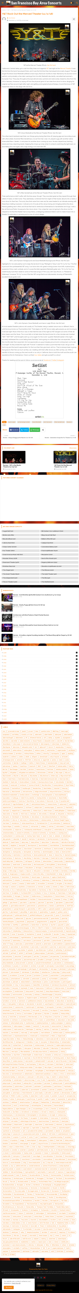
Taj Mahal (5, 1172)
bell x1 (71, 766)
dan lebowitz (41, 839)
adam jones (58, 734)
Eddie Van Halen (56, 880)
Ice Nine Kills (47, 934)
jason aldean (14, 947)
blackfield (5, 782)
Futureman (57, 899)
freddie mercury (36, 896)
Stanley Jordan (28, 1153)
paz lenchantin (35, 1089)
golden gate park (8, 915)
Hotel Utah (6, 934)
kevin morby (28, 994)
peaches (44, 1089)
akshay (50, 737)
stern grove (16, 1156)
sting (24, 1162)
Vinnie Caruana (43, 1235)
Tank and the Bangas (17, 1172)
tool (59, 1219)
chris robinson (35, 817)
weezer (56, 1242)
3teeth (24, 731)
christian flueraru (34, 820)
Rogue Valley (46, 1127)
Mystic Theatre (71, 1058)
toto (23, 1223)
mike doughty (18, 1048)
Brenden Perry (37, 788)
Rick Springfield (31, 1115)
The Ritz (50, 1197)
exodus (48, 886)
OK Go (62, 1074)
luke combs (71, 1020)
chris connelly (43, 814)
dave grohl (22, 845)
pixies (19, 1096)
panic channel (17, 1083)
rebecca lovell (7, 1105)
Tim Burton (24, 1210)
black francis (12, 779)
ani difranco (71, 750)
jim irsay (57, 959)
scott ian (23, 1137)
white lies (31, 1245)
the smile (45, 1200)
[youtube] (44, 1277)
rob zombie (14, 1121)
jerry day (36, 956)
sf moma (5, 1140)
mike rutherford (65, 1048)
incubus (5, 937)
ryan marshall (49, 1131)
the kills (62, 1188)
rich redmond (25, 1112)
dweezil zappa (36, 877)
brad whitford (16, 788)
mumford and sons (16, 1058)
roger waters (35, 1127)
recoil (15, 1105)
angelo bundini (61, 750)
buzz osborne (41, 801)
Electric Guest (68, 880)
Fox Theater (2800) (9, 550)
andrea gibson (28, 750)
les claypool (54, 1010)
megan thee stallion (8, 1039)
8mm (36, 731)
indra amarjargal (14, 937)
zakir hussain (26, 1251)
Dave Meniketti (36, 422)
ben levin (31, 769)
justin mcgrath (67, 982)
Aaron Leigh (11, 422)
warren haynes (62, 1238)
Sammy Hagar (7, 1134)
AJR (45, 737)
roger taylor (26, 1127)
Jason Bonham (25, 947)
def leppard (28, 861)
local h (72, 1016)
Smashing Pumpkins (49, 1146)
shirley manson (69, 1140)
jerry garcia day (54, 956)
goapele (53, 912)
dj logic (5, 871)
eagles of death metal (58, 877)
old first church (70, 1074)
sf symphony (14, 1140)
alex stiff (59, 741)
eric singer (5, 886)
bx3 (57, 801)
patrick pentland (7, 1086)
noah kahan (29, 1070)
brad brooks (6, 788)
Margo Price (67, 1026)
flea (71, 890)
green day (64, 918)
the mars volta (45, 1191)
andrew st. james (40, 750)
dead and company (70, 855)
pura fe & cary (31, 1099)
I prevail (39, 934)
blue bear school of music (45, 782)
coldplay (43, 826)
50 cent (30, 731)
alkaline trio (65, 744)
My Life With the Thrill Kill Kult (42, 1058)
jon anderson (13, 975)
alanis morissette (25, 741)
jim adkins (41, 959)
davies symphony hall (40, 855)
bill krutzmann (41, 772)
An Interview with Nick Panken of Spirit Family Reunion (31, 615)
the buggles (40, 1178)
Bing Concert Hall (66, 775)
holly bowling (6, 931)
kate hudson (6, 988)
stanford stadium (16, 1153)
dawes (50, 855)
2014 (40, 692)
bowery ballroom (58, 785)
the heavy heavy (23, 1188)
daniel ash (5, 842)
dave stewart (28, 848)
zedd (52, 1251)
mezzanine (44, 1042)
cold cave (25, 826)
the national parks (19, 1194)
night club (14, 1067)
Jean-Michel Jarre (41, 950)
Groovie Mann (6, 924)
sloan (33, 1146)
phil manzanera (66, 1093)
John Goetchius (43, 969)
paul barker (37, 1086)
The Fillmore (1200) (48, 570)
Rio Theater (24, 1118)
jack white (47, 940)
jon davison (37, 975)
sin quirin (33, 1143)
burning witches (41, 798)
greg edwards (20, 921)
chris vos (14, 820)
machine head (30, 1023)
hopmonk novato (71, 931)
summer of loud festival (50, 1165)
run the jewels (16, 1131)
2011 (40, 702)
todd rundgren (40, 1213)
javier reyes (71, 947)
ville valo (16, 1235)
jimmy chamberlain (8, 963)
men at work (71, 1039)
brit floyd (67, 791)
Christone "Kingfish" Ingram (61, 820)
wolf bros (25, 1248)
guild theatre (25, 924)
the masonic (55, 1191)
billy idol (15, 775)
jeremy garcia (27, 956)
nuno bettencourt (17, 1074)
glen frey (5, 912)
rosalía (54, 1127)
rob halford (64, 1118)
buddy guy (15, 798)
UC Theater (58, 1229)
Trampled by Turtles (62, 1223)
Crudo (50, 836)
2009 (40, 709)
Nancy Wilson (6, 1061)
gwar (67, 924)
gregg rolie (53, 921)
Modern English (27, 1054)
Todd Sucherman (51, 1213)
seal (36, 1137)
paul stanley (15, 1089)
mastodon (5, 1032)
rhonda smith (6, 1112)
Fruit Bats (33, 899)
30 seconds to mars (13, 731)
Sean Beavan (44, 1137)
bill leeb (50, 772)
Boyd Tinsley (70, 785)
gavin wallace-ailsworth (18, 905)
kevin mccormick (17, 994)
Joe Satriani (24, 966)
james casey (19, 944)
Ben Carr (5, 769)
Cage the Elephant (18, 804)
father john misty (21, 890)
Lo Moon (65, 1016)
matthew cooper (58, 1032)
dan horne (32, 839)
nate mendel (29, 1061)
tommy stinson (17, 1216)
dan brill (24, 839)
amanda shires (60, 747)
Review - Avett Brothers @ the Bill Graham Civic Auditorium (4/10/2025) (37, 595)
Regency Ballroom (8, 1108)
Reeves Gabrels (58, 1105)
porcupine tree (71, 1096)
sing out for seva (43, 1143)
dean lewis (37, 858)
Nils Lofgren (48, 1067)
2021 (40, 669)
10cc (4, 731)
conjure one (18, 829)
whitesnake (40, 1245)
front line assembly (8, 899)
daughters (13, 845)
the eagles (20, 1184)
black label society (23, 779)
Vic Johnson (71, 1232)
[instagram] (38, 1277)
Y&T (8, 10)
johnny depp (56, 972)
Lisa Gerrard (22, 1016)
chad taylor (6, 810)
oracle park (30, 1077)
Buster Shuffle (63, 798)
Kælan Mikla (36, 985)
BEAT (39, 766)
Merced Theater (65, 68)
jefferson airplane (40, 953)
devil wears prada (39, 864)
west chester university (19, 1245)
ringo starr (15, 1118)
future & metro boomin (44, 899)
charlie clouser (47, 810)
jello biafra (50, 953)
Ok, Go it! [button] (9, 1287)
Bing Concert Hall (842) (49, 535)
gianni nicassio (67, 909)
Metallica (30, 1042)
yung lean (5, 1251)
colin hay (51, 826)
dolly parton (37, 871)
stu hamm (5, 1165)
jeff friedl (13, 953)
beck (45, 766)
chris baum (33, 814)
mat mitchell (14, 1032)
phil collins (48, 1093)
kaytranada (24, 988)
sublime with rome (21, 1165)
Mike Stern (6, 1051)
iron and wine (6, 940)
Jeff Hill (21, 953)
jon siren (45, 975)
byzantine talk (65, 801)
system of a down (65, 1169)
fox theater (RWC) (26, 893)
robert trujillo (28, 1124)
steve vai (5, 1162)
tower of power (32, 1223)
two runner (37, 1229)
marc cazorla (45, 1026)
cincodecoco (15, 823)
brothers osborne (25, 794)
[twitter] (41, 1277)
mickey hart (50, 1045)
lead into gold (30, 1007)
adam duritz (38, 734)
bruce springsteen (47, 794)
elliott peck (6, 883)
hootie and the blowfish (56, 931)
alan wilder (14, 741)
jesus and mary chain (29, 959)
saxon (72, 1134)
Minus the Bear (7, 1054)
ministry (63, 1051)
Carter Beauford (18, 807)
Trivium (42, 1226)
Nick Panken (59, 1064)
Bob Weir (69, 782)
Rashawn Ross (45, 1102)
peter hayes (16, 1093)
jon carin (29, 975)
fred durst (26, 896)
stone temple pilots (34, 1162)
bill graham (13, 772)
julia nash (15, 982)
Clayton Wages (7, 826)
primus (12, 1099)
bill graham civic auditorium (27, 772)
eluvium (14, 883)
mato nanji (24, 1032)
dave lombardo (43, 845)
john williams (35, 972)
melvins (63, 1039)
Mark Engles (29, 1029)
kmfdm (57, 997)
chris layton (6, 817)
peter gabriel (6, 1093)
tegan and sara (70, 1172)
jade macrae (67, 940)
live (41, 1016)
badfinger (24, 763)
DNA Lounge (13, 871)
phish (74, 1093)
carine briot (72, 804)
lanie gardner (12, 1004)
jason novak (62, 947)
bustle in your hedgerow (10, 801)
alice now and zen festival (30, 744)
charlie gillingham (59, 810)
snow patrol (6, 1150)
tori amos (66, 1219)
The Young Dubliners (18, 1204)
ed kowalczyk (27, 880)
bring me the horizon (56, 791)
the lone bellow (7, 1191)
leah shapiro (40, 1007)
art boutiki (65, 756)
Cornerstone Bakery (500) (49, 546)
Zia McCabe (59, 1251)
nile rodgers (38, 1067)
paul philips (6, 1089)
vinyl (51, 1235)
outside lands (18, 1080)
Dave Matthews (54, 845)
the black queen (18, 1178)
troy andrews (62, 1226)
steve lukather (36, 1159)
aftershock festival (35, 737)
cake (27, 804)
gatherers (5, 905)
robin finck (59, 1124)
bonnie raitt (14, 785)
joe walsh (41, 966)
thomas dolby (30, 1207)
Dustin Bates (25, 877)
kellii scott (49, 988)
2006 (40, 719)
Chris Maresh (15, 817)
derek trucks (16, 864)
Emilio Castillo (31, 883)
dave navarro (17, 848)
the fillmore (36, 1184)
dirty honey (58, 867)
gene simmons (31, 905)
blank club (14, 782)
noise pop (71, 1070)
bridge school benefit (41, 791)
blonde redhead (24, 782)
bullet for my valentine (27, 798)
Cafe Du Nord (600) (9, 543)
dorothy (5, 874)
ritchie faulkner (44, 1118)
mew (36, 1042)
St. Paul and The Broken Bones (64, 1150)
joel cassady (50, 966)
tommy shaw (6, 1216)
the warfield (6, 1204)
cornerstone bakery (8, 833)
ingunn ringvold (38, 937)
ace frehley (15, 734)
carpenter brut (7, 807)
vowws (57, 1235)
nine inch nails (58, 1067)
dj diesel (66, 867)
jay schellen (21, 950)
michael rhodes (28, 1045)
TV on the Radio (27, 1229)
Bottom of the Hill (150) (48, 539)
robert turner (38, 1124)
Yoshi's (68, 1248)
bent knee (50, 769)
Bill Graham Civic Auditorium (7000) (52, 531)
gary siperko (59, 902)
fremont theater (60, 896)
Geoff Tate (70, 905)
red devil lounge (24, 1105)
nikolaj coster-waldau (26, 1067)
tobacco (20, 1213)
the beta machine (56, 1175)
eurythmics (21, 886)
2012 (40, 699)
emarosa (21, 883)
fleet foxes (6, 893)
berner (72, 769)
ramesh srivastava (25, 1102)
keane (31, 988)
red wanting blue (36, 1105)
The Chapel (49, 1178)
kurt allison (6, 1001)
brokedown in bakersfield (10, 794)
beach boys (23, 766)
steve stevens (72, 1159)
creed (44, 836)
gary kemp (32, 902)
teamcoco (61, 1172)
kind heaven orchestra (9, 997)
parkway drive (28, 1083)
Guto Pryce (45, 924)
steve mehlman (47, 1159)
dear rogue (45, 858)
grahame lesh (19, 918)
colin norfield (60, 826)
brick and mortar (27, 791)
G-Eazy (65, 899)
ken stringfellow (7, 991)
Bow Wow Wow (46, 785)
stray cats (50, 1162)
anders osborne (17, 750)
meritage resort (20, 1042)
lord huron (15, 1020)
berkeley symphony (61, 769)
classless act (66, 823)
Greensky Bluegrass (8, 921)
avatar (67, 760)
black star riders (64, 779)
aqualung (70, 753)
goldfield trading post (36, 915)
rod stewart (6, 1127)
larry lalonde (30, 1004)
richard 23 (52, 1112)
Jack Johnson (27, 940)
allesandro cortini (27, 747)
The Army (45, 1175)
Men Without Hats (8, 1042)
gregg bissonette (42, 921)
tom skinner (71, 1213)
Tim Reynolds (45, 1210)
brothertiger (35, 794)
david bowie (37, 848)
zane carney (44, 1251)
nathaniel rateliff (40, 1061)
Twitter (54, 360)
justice (46, 982)
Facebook (47, 360)
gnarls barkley (44, 912)
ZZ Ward (12, 1254)
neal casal (50, 1061)
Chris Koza (70, 814)
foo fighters (15, 893)
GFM (39, 909)
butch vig (22, 801)
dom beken (46, 871)
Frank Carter (71, 893)
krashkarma (72, 997)
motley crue (57, 1054)
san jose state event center (31, 1134)
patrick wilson (19, 1086)
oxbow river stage (29, 1080)
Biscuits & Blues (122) (9, 539)
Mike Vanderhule (59, 422)
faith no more (70, 886)
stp (44, 1162)
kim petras (58, 994)
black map (35, 779)
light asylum (38, 1013)
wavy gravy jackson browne (10, 1242)
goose (57, 915)
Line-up (5, 1016)
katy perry (15, 988)
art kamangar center (24, 422)
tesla (17, 1175)
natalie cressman (18, 1061)
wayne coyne (42, 1242)
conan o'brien (70, 826)
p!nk (44, 1080)
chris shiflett (6, 820)
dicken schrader (18, 867)
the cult (5, 1181)
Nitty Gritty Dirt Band (9, 1070)
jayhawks (30, 950)
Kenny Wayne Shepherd (53, 991)
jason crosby (35, 947)
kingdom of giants (32, 997)
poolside (54, 1096)
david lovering (7, 855)
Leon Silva (45, 1010)
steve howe (6, 1159)
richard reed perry (8, 1115)
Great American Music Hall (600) (13, 554)
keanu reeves (40, 988)
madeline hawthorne (42, 1023)
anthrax (38, 753)
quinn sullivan (72, 1099)
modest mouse (38, 1054)
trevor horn (25, 1226)
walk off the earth (15, 1238)
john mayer (71, 969)
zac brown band (15, 1251)
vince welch (32, 1235)
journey (44, 978)
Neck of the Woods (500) (49, 558)
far (13, 890)
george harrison (7, 909)
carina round (63, 804)
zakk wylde (35, 1251)
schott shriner (7, 1137)
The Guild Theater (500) (49, 574)
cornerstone (70, 829)
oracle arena (21, 1077)
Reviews (69, 422)
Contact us (41, 1285)
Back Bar (16, 763)
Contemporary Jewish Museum (33, 829)
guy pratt (61, 924)
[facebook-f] (34, 1277)
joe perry (16, 966)
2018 (40, 679)
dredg (60, 874)
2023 (40, 662)
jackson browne (56, 940)
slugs (39, 1146)
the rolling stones (61, 1197)
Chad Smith (69, 807)
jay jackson (6, 950)
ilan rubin (56, 934)
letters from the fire (8, 1013)
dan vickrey (64, 839)
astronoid (19, 760)
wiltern (64, 1245)
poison (47, 1096)
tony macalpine (43, 1219)
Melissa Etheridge (28, 1039)
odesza (55, 1074)
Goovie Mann (65, 915)
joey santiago (70, 966)
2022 (40, 666)
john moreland (15, 972)
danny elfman (35, 842)
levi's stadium (28, 1013)
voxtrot (64, 1235)
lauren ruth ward (70, 1004)
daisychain (16, 839)
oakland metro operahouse (43, 1074)
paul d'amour (58, 1086)
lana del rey (70, 1001)
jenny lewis (18, 956)
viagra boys (62, 1232)
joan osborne (57, 963)
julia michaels (6, 982)
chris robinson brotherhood (49, 817)
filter (50, 890)
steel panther (55, 1153)
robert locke (55, 1121)
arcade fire (6, 756)
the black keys (7, 1178)
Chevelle (15, 814)
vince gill (24, 1235)
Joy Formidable (53, 978)
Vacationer (6, 1232)
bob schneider (60, 782)
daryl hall (5, 845)
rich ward (43, 1112)
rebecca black (56, 1102)
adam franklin (48, 734)
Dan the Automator (53, 839)
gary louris (41, 902)
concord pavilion (7, 829)
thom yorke (20, 1207)
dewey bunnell (7, 867)
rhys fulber (16, 1112)
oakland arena (28, 1074)
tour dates (37, 355)
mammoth (36, 1026)
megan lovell (61, 1035)
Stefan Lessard (66, 1153)
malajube (28, 1026)
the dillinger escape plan (61, 1181)
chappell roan (16, 810)
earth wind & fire (7, 880)
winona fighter (7, 1248)
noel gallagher (39, 1070)
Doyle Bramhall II (51, 874)
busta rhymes (52, 798)
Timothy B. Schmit (64, 1210)
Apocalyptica (55, 753)
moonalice (48, 1054)
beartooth (32, 766)
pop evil (62, 1096)
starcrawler (38, 1153)
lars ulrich (39, 1004)
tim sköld (54, 1210)
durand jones (15, 877)
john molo (5, 972)
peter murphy (39, 1093)
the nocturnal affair (52, 1194)
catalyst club (38, 807)
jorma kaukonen (15, 978)
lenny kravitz (26, 1010)
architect (14, 756)
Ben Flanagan (14, 769)
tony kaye (15, 1219)
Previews (5, 1099)
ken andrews (70, 988)
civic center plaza (55, 823)
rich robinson (35, 1112)
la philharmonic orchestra (35, 1001)
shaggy (22, 1140)
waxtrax (33, 1242)
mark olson (55, 1029)
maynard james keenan (21, 1035)
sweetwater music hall (40, 1169)
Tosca (73, 1219)
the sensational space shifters (11, 1200)
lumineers (5, 1023)
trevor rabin (34, 1226)
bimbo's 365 (54, 775)
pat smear (47, 1083)
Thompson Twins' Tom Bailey (45, 1207)
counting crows (62, 833)
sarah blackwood (63, 1134)
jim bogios (49, 959)
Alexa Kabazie (7, 744)
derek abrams (6, 864)
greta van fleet (63, 921)
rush (24, 1131)
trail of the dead (44, 1223)
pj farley (25, 1096)
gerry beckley (32, 909)
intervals (54, 937)
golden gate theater (21, 915)
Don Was (72, 871)
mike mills (46, 1048)
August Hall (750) (8, 531)
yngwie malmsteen (57, 1248)
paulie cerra (24, 1089)
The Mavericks (65, 1191)
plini (41, 1096)
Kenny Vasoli (39, 991)
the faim (28, 1184)
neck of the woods (61, 1061)
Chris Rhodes (25, 817)
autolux (54, 760)
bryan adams (6, 798)
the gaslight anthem (60, 1184)
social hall (23, 1150)
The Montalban (7, 1194)
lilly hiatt (46, 1013)
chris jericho (61, 814)
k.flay (16, 985)
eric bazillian (41, 883)
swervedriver (53, 1169)
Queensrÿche (61, 1099)
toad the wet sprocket (9, 1213)
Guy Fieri (53, 924)
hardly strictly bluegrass (22, 928)
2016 (40, 686)
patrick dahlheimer (70, 1083)
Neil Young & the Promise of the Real (13, 1064)
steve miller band (60, 1159)
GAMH (71, 899)
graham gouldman (8, 918)
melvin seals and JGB (52, 1039)
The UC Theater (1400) (10, 582)
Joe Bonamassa (68, 963)
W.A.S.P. (5, 1238)
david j (57, 852)
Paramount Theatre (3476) (11, 562)
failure (62, 886)
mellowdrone (40, 1039)
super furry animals (8, 1169)
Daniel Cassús (15, 842)
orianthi (54, 1077)
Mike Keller (37, 1048)
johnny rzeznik (66, 972)
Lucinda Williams (50, 1020)
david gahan (69, 848)
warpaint (36, 1238)
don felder (56, 871)
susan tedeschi (27, 1169)
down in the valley (38, 874)
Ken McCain (51, 65)
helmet (47, 928)
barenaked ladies (53, 763)
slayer (11, 1146)
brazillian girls (26, 788)
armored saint (44, 756)
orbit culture (40, 1077)
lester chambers (64, 1010)
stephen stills (7, 1156)
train (53, 1223)
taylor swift (51, 1172)
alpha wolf (43, 747)
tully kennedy (7, 1229)
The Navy (29, 1194)
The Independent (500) (10, 578)
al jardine (57, 737)
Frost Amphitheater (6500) (50, 550)
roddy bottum (16, 1127)
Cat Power (29, 807)
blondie (33, 782)
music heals (27, 1058)
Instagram (60, 360)
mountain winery (68, 1054)
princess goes (21, 1099)
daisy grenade (7, 839)
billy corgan (59, 772)
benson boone (40, 769)
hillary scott (69, 928)
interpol (47, 937)
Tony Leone (24, 1219)
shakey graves (43, 1140)
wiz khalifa (16, 1248)
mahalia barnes (7, 1026)
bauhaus (15, 766)
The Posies (17, 1197)
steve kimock (26, 1159)
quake (47, 1099)
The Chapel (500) (8, 570)
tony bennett (69, 1216)
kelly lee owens (59, 988)
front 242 (70, 896)
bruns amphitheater (60, 794)
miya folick (17, 1054)
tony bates (59, 1216)
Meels (53, 1035)
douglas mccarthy (25, 874)
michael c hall (7, 1045)
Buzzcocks (50, 801)
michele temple (39, 1045)
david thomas (27, 855)
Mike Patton (54, 1048)
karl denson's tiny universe (59, 985)
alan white (6, 741)
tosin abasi (6, 1223)
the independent (45, 1188)
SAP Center (52, 1134)
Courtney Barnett (8, 836)
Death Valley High (8, 861)
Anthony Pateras (29, 753)
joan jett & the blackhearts (43, 963)
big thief (5, 772)
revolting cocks (63, 1108)
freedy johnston (48, 896)
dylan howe (46, 877)
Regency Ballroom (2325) (49, 562)
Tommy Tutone (49, 1216)
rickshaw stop (62, 1115)
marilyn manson (7, 1029)
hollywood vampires (41, 931)
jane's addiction (58, 944)
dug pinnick (6, 877)
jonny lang (5, 978)
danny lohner (45, 842)
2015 (40, 689)
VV (69, 1235)
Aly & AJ (50, 747)
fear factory (42, 890)
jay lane (13, 950)
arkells (27, 756)
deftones (37, 861)
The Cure (12, 1181)
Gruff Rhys (16, 924)
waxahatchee (25, 1242)
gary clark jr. (23, 902)
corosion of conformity (23, 833)
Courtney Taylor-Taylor (33, 836)
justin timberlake (7, 985)
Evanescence (31, 886)
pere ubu (52, 1089)
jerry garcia (45, 956)
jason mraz (53, 947)
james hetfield (29, 944)
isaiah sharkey (17, 940)
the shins (37, 1200)
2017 (40, 682)
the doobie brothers (8, 1184)
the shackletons (27, 1200)
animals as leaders (8, 753)
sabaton (57, 1131)
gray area (28, 918)
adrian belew (19, 737)
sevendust (68, 1137)
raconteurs (6, 1102)
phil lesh (56, 1093)
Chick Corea (24, 814)
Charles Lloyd (37, 810)
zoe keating (69, 1251)
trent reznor (15, 1226)
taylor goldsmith (30, 1172)
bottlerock (23, 785)
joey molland (60, 966)
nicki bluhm (6, 1067)
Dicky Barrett (29, 867)
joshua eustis (35, 978)
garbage (5, 902)
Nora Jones (6, 1074)
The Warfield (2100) (48, 582)
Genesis (51, 905)
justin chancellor (55, 982)
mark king (38, 1029)
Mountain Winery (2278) (10, 558)
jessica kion (18, 959)
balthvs (31, 763)
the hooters (34, 1188)
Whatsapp (36, 430)
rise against (34, 1118)
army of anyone (54, 756)
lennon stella (16, 1010)
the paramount (7, 1197)
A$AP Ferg (55, 731)
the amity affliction (34, 1175)
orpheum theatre (63, 1077)
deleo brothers (47, 861)
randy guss (36, 1102)
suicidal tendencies (34, 1165)
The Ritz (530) (46, 578)
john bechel (12, 969)
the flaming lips (47, 1184)
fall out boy (6, 890)
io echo (70, 937)
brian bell (57, 788)
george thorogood (19, 909)
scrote (31, 1137)
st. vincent (6, 1153)
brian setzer (6, 791)
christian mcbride (46, 820)
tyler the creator (48, 1229)
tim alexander (15, 1210)
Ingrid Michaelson (26, 937)
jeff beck (50, 950)
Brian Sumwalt (16, 791)
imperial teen (71, 934)
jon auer (22, 975)
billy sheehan (33, 775)
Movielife (5, 1058)
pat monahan (38, 1083)
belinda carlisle (62, 766)
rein (29, 1108)
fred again (18, 896)
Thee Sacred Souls (32, 1204)
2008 (40, 712)
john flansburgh (22, 969)
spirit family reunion (42, 1150)
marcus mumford (56, 1026)
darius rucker (55, 842)
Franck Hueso (62, 893)
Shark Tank (59, 1140)
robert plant (64, 1121)
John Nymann (48, 422)
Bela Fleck (52, 766)
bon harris (5, 785)
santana (44, 1134)
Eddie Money (46, 880)
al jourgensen (66, 737)
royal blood (6, 1131)
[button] (72, 3)
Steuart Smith (26, 1156)
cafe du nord (6, 804)
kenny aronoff (29, 991)
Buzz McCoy (30, 801)
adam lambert (68, 734)
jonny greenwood (66, 975)
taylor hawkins (41, 1172)
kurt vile (14, 1001)
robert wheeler (49, 1124)
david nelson (17, 855)
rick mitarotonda (20, 1115)
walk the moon (26, 1238)
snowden (14, 1150)
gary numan (50, 902)
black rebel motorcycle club (49, 779)
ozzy (38, 1080)
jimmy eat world (20, 963)
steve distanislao (48, 1156)
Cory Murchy (52, 833)
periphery (60, 1089)
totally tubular (15, 1223)
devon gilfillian (50, 864)
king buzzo (21, 997)
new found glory (31, 1064)
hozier (13, 934)
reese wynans (48, 1105)
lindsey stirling (65, 1013)
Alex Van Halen (69, 741)
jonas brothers (54, 975)
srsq (52, 1150)
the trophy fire (54, 1200)
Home (3, 10)
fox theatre (37, 893)
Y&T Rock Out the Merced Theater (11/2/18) (63, 466)
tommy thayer (38, 1216)
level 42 (19, 1013)
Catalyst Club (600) (47, 543)
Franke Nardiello (7, 896)
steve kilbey (15, 1159)
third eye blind (59, 1204)
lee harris (59, 1007)
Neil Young (72, 1061)
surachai (18, 1169)
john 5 (4, 969)
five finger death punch (60, 890)
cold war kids (34, 826)
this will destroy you (8, 1207)
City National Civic (42, 823)
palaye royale (7, 1083)
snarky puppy (61, 1146)
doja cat (28, 871)
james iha (38, 944)
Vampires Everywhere (33, 1232)
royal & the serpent (64, 1127)
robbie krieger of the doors (28, 1121)
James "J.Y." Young (8, 944)
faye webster (33, 890)
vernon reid (53, 1232)
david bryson (47, 848)
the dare (33, 1181)
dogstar (21, 871)
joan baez (30, 963)
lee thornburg (68, 1007)
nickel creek (69, 1064)
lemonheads (6, 1010)
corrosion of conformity (39, 833)
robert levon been (44, 1121)
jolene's (5, 975)
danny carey (24, 842)
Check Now (15, 1283)
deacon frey (58, 855)
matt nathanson (45, 1032)
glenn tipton (33, 912)
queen (53, 1099)
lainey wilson (60, 1001)
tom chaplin (62, 1213)
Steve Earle (59, 1156)
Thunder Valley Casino (62, 1207)
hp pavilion (21, 934)
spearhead (31, 1150)
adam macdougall (8, 737)
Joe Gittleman (7, 966)
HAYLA (34, 928)
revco (47, 1108)
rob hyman (6, 1121)
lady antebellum (49, 1001)
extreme (55, 886)
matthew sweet (7, 1035)
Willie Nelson (55, 1245)
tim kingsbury (34, 1210)
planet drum (34, 1096)
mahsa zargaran (18, 1026)
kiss (51, 997)
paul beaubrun (47, 1086)
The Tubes (64, 1200)
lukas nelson (61, 1020)
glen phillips (23, 912)
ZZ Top (5, 1254)
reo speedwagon (38, 1108)
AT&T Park (28, 760)
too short (53, 1219)
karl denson (46, 985)
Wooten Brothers (35, 1248)
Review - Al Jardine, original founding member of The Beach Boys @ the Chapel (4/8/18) (42, 635)
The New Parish (39, 1194)
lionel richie (13, 1016)
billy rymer (24, 775)
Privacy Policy (51, 1285)
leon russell (36, 1010)
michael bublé (66, 1042)
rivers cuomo (54, 1118)
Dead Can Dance (7, 858)
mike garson (27, 1048)
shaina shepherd (31, 1140)
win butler (71, 1245)
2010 (40, 706)
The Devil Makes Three (45, 1181)
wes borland (6, 1245)
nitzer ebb (20, 1070)
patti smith (28, 1086)
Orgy (47, 1077)
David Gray (37, 852)
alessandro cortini (49, 741)
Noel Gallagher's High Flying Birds (55, 1070)
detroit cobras (27, 864)
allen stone (16, 747)
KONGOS (64, 997)
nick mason (50, 1064)
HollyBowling (17, 931)
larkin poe (21, 1004)
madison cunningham (57, 1023)
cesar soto (60, 807)
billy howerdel (7, 775)
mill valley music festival (40, 1051)
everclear (40, 886)
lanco (4, 1004)
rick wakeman (43, 1115)
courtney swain (19, 836)
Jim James (65, 959)
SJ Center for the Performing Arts (60, 1143)
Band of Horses (40, 763)
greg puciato (30, 921)
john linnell (62, 969)
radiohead (14, 1102)
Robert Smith (18, 1124)
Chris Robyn (63, 817)
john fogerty (32, 969)
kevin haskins (6, 994)
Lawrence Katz (19, 1007)
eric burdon (50, 883)
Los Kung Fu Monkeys (26, 1020)
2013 (40, 696)
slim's (28, 1146)
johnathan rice (46, 972)
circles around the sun (28, 823)
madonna (68, 1023)
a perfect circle (45, 731)
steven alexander (16, 1162)
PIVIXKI (13, 1096)
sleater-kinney (19, 1146)
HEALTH (40, 928)
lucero (41, 1020)
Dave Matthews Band (68, 845)
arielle (21, 756)
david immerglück (48, 852)
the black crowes (69, 1175)
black (4, 779)
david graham (27, 852)
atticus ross (37, 760)
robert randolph (7, 1124)
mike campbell (7, 1048)
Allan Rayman (6, 747)
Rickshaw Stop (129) (9, 566)
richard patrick (61, 1112)
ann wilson (19, 753)
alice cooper (17, 744)
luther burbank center (17, 1023)
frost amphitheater (21, 899)
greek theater (55, 918)
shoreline (5, 1143)
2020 (40, 672)
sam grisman (66, 1131)
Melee (19, 1039)
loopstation (6, 1020)
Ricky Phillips (6, 1118)
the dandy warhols (23, 1181)
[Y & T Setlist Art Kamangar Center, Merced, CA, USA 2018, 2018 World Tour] (39, 418)
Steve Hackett (69, 1156)
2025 (40, 656)
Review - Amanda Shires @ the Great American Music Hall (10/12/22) (35, 625)
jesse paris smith (7, 959)
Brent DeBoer (48, 788)
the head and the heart (9, 1188)
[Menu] (2, 3)
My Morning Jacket (58, 1058)
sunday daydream (64, 1165)
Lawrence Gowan (7, 1007)
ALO (36, 747)
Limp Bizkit (55, 1013)
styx (12, 1165)
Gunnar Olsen (35, 924)
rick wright (52, 1115)
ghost (45, 909)
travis (72, 1223)
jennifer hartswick (61, 953)
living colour (48, 1016)
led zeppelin (50, 1007)
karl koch (72, 985)
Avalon (61, 760)
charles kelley (26, 810)
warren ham (52, 1238)
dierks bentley (48, 867)
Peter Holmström (27, 1093)
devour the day (62, 864)
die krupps (39, 867)
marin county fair (19, 1029)
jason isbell (44, 947)
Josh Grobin (26, 978)
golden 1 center (62, 912)
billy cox (67, 772)
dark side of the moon (67, 842)
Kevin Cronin (65, 991)
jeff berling (59, 950)
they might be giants (46, 1204)
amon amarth (6, 750)
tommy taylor (28, 1216)
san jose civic (17, 1134)
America (68, 747)
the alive (24, 1175)
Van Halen (44, 1232)
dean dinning (27, 858)
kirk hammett (44, 997)
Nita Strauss (68, 1067)
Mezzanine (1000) (47, 554)
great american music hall (41, 918)
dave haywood (32, 845)
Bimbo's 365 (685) (8, 535)
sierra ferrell (14, 1143)
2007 (40, 716)
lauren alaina (60, 1004)
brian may (65, 788)
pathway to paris (57, 1083)
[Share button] (43, 430)
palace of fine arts (64, 1080)
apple (63, 753)
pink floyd (5, 1096)
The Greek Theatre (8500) (11, 574)
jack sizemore (37, 940)
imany (63, 934)
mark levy (46, 1029)
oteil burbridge (7, 1080)
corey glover (48, 829)
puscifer (40, 1099)
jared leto (5, 947)
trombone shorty (51, 1226)
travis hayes (6, 1226)
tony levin (33, 1219)
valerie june (14, 1232)
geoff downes (60, 905)
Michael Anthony (54, 1042)
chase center (6, 814)
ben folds (23, 769)
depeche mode (69, 861)
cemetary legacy (49, 807)
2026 (40, 652)
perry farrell (68, 1089)
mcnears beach (44, 1035)
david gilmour (6, 852)
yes (49, 1248)
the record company (28, 1197)
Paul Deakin (67, 1086)
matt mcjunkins (34, 1032)
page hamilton (52, 1080)
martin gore (64, 1029)
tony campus (6, 1219)
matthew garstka (70, 1032)
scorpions (16, 1137)
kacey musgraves (26, 985)
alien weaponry (45, 744)
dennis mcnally (58, 861)
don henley (64, 871)
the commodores (70, 1178)
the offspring (63, 1194)
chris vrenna (23, 820)
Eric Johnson (68, 883)
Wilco (47, 1245)
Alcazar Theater (37, 741)
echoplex (17, 880)
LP (36, 1020)
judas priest (63, 978)
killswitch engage (47, 994)
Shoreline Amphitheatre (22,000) (51, 566)
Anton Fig (46, 753)
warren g (43, 1238)
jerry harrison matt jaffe (68, 956)
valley (22, 1232)
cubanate (57, 836)
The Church (59, 1178)
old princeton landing (9, 1077)
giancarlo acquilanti (55, 909)
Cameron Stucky (52, 804)
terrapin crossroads (8, 1175)
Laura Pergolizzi (49, 1004)
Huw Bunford (30, 934)
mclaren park (34, 1035)
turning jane (16, 1229)
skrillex (5, 1146)
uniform (67, 1229)
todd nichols (29, 1213)
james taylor (47, 944)
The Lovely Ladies (19, 1191)
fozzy (45, 893)
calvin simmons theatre (38, 804)
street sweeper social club (63, 1162)
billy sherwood (44, 775)
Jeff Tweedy (28, 953)
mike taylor (14, 1051)
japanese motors (70, 944)
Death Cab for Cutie (57, 858)
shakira (51, 1140)
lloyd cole (57, 1016)
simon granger (24, 1143)
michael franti (17, 1045)
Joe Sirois (33, 966)
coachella (17, 826)
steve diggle (36, 1156)
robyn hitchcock (69, 1124)
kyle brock (22, 1001)
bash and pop (6, 766)
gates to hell (69, 902)
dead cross (18, 858)
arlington (34, 756)
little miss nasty (32, 1016)
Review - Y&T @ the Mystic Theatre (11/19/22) (12, 466)
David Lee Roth (66, 852)
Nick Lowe (42, 1064)
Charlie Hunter (71, 810)
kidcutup (37, 994)
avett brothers (7, 763)
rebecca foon (66, 1102)
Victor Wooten (7, 1235)
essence (13, 886)
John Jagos (53, 969)
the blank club (30, 1178)
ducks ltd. (67, 874)
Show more (72, 448)
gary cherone (14, 902)
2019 (40, 676)
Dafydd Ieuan (67, 836)
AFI (26, 737)
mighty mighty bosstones (63, 1045)
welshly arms (65, 1242)
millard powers (54, 1051)
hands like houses (8, 928)
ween (50, 1242)
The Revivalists (41, 1197)
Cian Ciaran (6, 823)
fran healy (52, 893)
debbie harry (19, 861)
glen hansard (14, 912)
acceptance (6, 734)
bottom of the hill (34, 785)
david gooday (17, 852)
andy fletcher (51, 750)
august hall (46, 760)
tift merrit (5, 1210)
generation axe (42, 905)
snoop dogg (71, 1146)
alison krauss (55, 744)
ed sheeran (36, 880)
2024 (40, 659)
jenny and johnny (7, 956)
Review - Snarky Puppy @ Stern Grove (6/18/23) (29, 605)
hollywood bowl (28, 931)
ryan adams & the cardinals (35, 1131)
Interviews (63, 937)
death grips (68, 858)
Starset (46, 1153)
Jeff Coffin (5, 953)
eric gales (59, 883)
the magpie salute (33, 1191)
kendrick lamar (19, 991)
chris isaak (52, 814)
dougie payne (14, 874)
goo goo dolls (49, 915)
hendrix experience (57, 928)
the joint (55, 1188)
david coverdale (58, 848)
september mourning (56, 1137)
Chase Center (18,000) (9, 546)
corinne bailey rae (59, 829)
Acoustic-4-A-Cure (26, 734)
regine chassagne (21, 1108)
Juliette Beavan (36, 982)
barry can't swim (64, 763)
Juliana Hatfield (25, 982)
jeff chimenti (68, 950)
